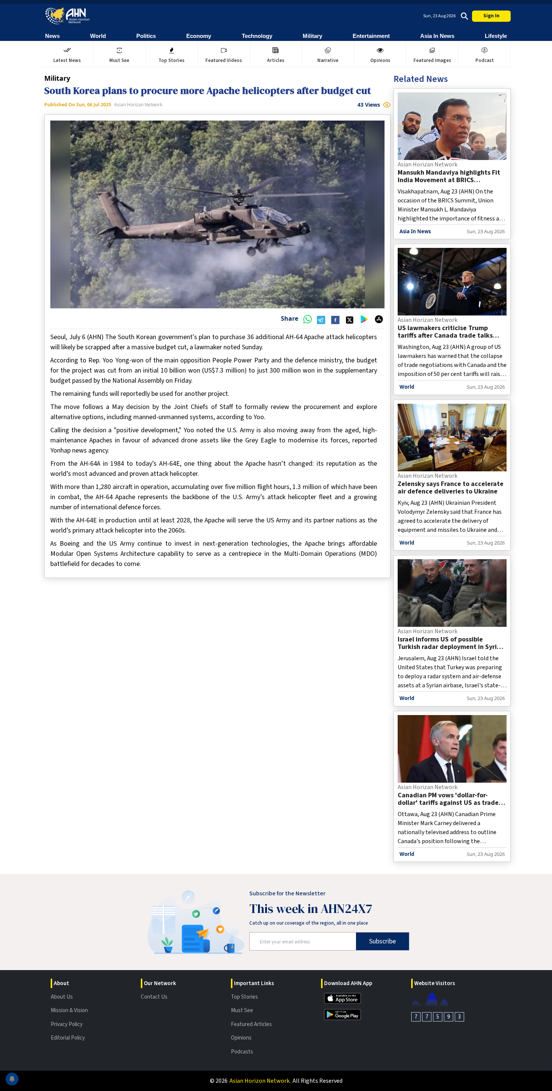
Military (312, 36)
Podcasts (242, 1052)
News (52, 36)
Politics (146, 36)
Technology (257, 36)
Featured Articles (251, 1024)
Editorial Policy (68, 1038)
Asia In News (437, 36)
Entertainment (371, 36)
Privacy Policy (67, 1024)
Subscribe (382, 941)
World (98, 36)
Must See (242, 1010)
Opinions (241, 1038)
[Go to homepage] (67, 16)
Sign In (491, 16)
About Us (62, 997)
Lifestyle (496, 36)
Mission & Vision (69, 1010)
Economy (198, 36)
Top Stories (244, 997)
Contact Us (154, 997)
